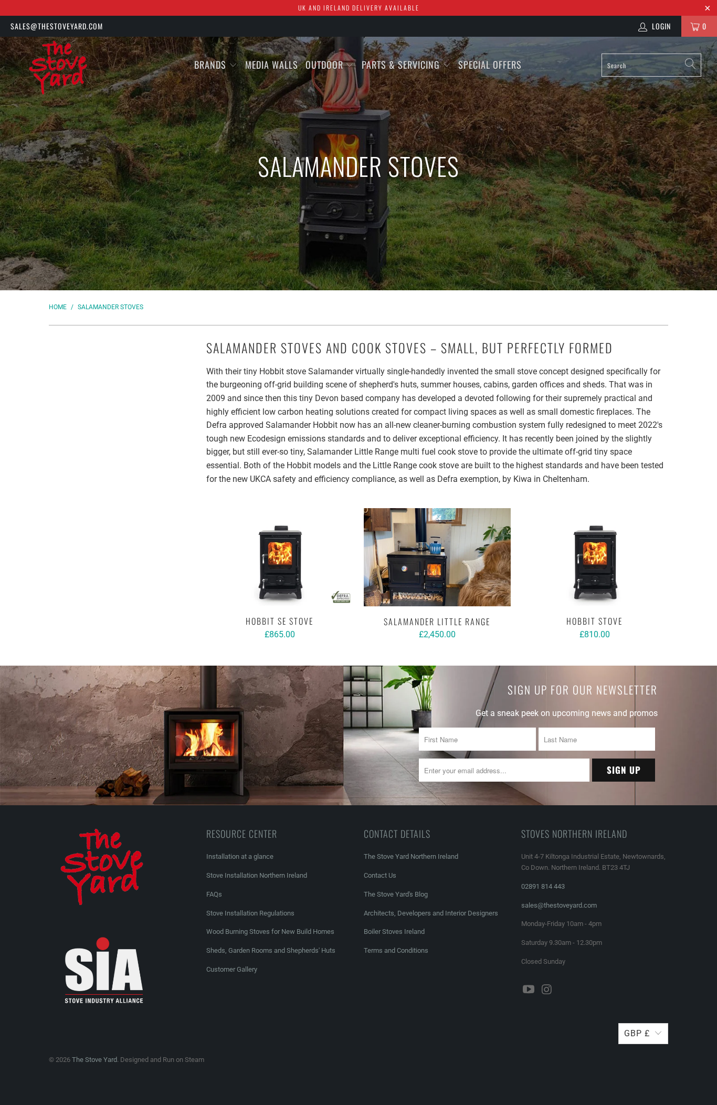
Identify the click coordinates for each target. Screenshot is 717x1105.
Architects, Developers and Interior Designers (431, 913)
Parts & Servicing (402, 64)
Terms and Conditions (396, 950)
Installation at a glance (239, 856)
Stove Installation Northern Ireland (256, 875)
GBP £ (637, 1033)
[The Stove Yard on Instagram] (547, 990)
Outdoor (324, 64)
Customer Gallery (231, 969)
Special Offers (490, 64)
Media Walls (271, 64)
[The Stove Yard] (62, 73)
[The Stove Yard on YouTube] (529, 990)
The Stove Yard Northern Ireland (411, 856)
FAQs (214, 894)
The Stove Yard (94, 1060)
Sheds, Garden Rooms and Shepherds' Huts (270, 950)
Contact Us (380, 875)
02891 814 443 (543, 886)
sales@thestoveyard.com (56, 25)
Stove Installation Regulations (250, 913)
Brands (210, 64)
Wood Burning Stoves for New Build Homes (270, 931)
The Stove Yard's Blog (396, 894)
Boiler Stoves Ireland (394, 931)
